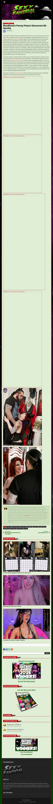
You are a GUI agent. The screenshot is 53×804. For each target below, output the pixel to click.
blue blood (23, 526)
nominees (28, 754)
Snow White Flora (43, 532)
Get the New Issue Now (26, 690)
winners (29, 752)
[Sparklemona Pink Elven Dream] (26, 590)
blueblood (29, 526)
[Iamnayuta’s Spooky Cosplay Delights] (26, 624)
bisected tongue (15, 526)
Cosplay (7, 21)
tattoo (25, 528)
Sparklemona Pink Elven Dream (12, 606)
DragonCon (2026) (14, 724)
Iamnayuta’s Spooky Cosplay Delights (14, 640)
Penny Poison (19, 73)
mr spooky (6, 528)
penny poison (13, 528)
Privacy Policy (32, 801)
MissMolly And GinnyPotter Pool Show (13, 533)
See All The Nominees (26, 681)
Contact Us (25, 801)
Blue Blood (16, 39)
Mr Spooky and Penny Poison (17, 60)
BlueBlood (7, 37)
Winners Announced (26, 661)
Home (4, 21)
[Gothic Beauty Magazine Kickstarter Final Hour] (26, 556)
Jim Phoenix (9, 30)
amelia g (9, 526)
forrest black (42, 526)
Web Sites (11, 23)
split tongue (20, 528)
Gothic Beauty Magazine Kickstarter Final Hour (17, 572)
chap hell (36, 526)
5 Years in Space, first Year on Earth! (26, 679)
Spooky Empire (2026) (15, 729)
